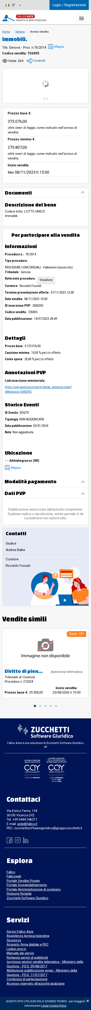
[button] (56, 47)
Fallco (11, 872)
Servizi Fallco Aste (20, 932)
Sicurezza (14, 940)
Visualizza (46, 280)
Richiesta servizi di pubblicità (27, 958)
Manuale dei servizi (20, 953)
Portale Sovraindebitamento (27, 885)
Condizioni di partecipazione (27, 979)
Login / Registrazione (69, 5)
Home (6, 31)
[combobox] (13, 5)
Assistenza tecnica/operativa (28, 936)
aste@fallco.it (27, 824)
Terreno (20, 31)
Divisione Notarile (19, 894)
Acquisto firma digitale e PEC (28, 944)
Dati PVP (15, 493)
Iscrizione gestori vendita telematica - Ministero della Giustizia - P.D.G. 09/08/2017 (45, 964)
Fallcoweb (14, 876)
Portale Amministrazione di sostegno (34, 889)
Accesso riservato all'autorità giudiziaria (35, 984)
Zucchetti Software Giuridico (27, 898)
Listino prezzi (16, 949)
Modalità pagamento (31, 481)
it (13, 5)
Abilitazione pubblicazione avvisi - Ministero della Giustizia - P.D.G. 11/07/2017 (42, 972)
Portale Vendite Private (23, 881)
